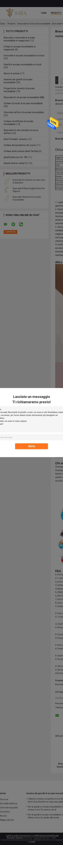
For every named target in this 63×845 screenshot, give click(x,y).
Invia (31, 446)
